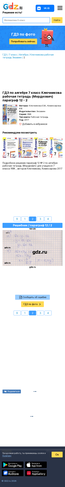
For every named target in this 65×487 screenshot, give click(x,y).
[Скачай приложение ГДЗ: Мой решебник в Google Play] (13, 464)
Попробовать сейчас (23, 41)
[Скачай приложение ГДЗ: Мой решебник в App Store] (36, 464)
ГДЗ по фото (31, 304)
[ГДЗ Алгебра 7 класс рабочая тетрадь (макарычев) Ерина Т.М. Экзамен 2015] (41, 147)
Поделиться (14, 391)
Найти (57, 20)
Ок (57, 454)
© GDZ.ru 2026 (9, 481)
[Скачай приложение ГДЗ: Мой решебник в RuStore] (13, 473)
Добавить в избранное (34, 124)
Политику (6, 456)
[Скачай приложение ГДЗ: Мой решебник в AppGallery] (36, 473)
